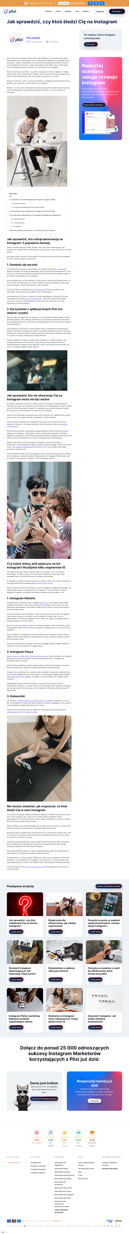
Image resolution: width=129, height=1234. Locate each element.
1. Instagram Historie (19, 219)
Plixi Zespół (33, 37)
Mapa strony (98, 1226)
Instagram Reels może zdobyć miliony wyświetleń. (35, 701)
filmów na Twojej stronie (39, 656)
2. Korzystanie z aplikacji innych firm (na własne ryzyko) (28, 207)
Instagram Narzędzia (109, 1168)
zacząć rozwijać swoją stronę (34, 867)
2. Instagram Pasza (19, 222)
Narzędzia (68, 11)
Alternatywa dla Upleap (62, 1179)
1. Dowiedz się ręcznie (19, 203)
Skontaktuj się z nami (86, 1168)
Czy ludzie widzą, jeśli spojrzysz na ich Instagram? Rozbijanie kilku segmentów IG (35, 215)
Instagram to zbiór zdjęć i (20, 656)
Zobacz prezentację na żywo (44, 1099)
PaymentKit (57, 1221)
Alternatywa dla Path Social (64, 1175)
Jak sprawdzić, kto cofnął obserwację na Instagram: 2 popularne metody (32, 199)
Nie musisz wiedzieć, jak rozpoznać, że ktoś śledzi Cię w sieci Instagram (32, 230)
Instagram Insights (30, 712)
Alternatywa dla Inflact (62, 1198)
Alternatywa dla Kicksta (63, 1188)
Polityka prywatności (72, 1226)
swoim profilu (48, 583)
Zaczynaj (116, 11)
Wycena (58, 11)
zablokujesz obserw (18, 677)
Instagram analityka (38, 1173)
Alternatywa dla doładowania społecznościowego (61, 1203)
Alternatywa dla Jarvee (62, 1191)
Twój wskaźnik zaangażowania (23, 447)
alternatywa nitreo (61, 1168)
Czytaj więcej (16, 932)
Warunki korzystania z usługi (54, 1226)
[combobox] (4, 1232)
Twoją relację (44, 603)
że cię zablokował (38, 289)
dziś (35, 583)
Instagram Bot (36, 1163)
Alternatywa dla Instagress (64, 1195)
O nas (77, 11)
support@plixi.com (14, 1162)
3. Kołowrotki (17, 226)
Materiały (86, 11)
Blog (79, 1172)
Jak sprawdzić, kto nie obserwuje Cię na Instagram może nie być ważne (32, 211)
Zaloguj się (100, 11)
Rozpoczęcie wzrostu (93, 105)
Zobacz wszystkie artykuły (109, 886)
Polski (2, 1232)
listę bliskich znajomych (27, 625)
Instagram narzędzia (38, 1169)
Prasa (80, 1175)
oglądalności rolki (13, 712)
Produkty (48, 11)
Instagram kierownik (38, 1166)
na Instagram (61, 269)
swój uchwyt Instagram (33, 299)
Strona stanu (83, 1179)
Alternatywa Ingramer (62, 1172)
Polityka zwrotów (86, 1226)
